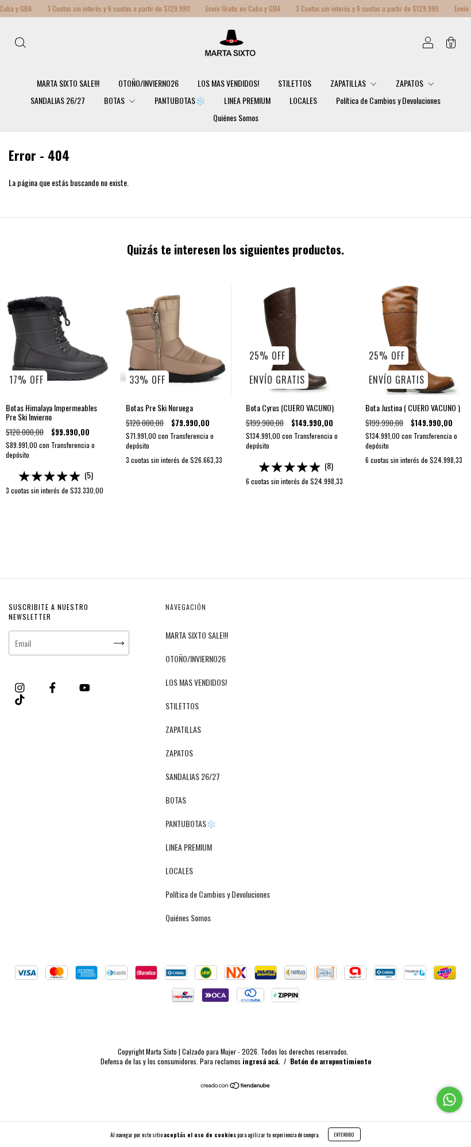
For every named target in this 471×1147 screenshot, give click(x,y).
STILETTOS (294, 83)
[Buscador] (20, 43)
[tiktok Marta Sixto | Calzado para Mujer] (20, 699)
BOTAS (115, 100)
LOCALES (303, 100)
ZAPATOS (410, 83)
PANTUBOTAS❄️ (180, 100)
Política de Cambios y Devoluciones (388, 100)
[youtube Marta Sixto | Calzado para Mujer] (85, 687)
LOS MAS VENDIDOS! (228, 83)
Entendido (344, 1134)
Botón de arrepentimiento (330, 1061)
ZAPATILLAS (349, 83)
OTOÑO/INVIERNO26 (148, 83)
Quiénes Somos (235, 117)
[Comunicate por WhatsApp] (449, 1100)
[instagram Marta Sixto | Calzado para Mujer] (21, 687)
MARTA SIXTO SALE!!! (68, 83)
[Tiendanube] (236, 1086)
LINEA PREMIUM (247, 100)
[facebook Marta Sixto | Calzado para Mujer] (53, 687)
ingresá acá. (261, 1061)
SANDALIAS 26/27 (57, 100)
